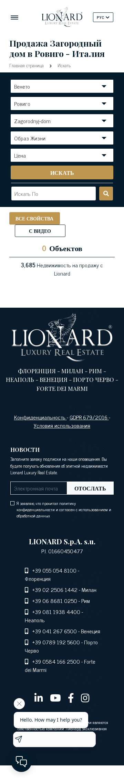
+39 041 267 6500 (54, 630)
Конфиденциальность (40, 417)
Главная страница (27, 65)
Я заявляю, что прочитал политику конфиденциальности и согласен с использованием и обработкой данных (64, 509)
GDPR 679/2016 (89, 417)
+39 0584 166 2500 (56, 661)
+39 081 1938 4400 (56, 611)
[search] (106, 193)
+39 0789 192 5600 (56, 641)
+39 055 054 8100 (54, 570)
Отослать (90, 488)
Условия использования (62, 425)
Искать (63, 65)
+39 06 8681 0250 (55, 600)
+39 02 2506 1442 (55, 589)
